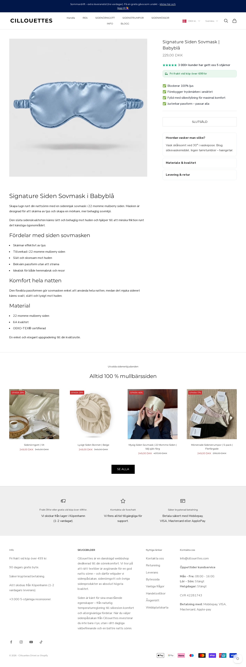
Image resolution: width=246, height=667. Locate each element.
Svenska (209, 21)
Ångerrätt (152, 600)
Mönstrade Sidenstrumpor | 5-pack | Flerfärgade (212, 446)
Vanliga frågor (155, 586)
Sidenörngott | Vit (34, 444)
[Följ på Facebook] (11, 642)
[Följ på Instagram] (21, 642)
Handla (71, 17)
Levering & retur (178, 175)
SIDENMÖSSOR (160, 17)
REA (85, 17)
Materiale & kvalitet (181, 163)
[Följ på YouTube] (31, 642)
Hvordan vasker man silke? (185, 138)
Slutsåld (199, 122)
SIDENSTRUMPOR (133, 17)
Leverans (152, 572)
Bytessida (153, 579)
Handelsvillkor (155, 593)
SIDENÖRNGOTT (105, 17)
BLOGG (125, 23)
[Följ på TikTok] (41, 642)
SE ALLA (123, 469)
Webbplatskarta (157, 607)
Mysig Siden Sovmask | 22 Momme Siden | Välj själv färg (153, 446)
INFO (110, 23)
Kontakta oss (155, 558)
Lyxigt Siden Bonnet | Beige (93, 444)
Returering (153, 565)
